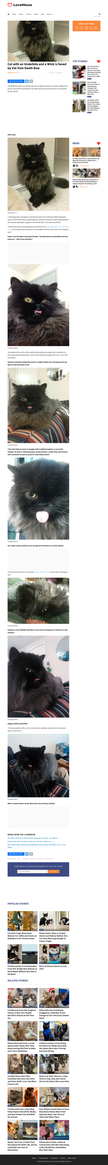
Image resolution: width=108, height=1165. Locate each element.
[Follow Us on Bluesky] (91, 28)
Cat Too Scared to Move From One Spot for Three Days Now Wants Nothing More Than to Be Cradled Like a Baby (93, 71)
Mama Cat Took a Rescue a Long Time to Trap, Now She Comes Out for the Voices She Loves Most (54, 1079)
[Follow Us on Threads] (96, 28)
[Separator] (31, 81)
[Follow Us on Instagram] (86, 28)
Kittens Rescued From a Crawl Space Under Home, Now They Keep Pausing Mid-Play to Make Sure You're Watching (22, 1047)
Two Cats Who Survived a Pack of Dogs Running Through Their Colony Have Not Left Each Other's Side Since (93, 88)
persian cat (41, 859)
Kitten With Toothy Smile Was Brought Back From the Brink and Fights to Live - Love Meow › (37, 846)
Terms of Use (72, 1158)
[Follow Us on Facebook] (77, 28)
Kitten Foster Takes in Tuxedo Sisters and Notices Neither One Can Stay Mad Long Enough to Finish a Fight (53, 937)
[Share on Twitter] (27, 81)
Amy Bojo (11, 73)
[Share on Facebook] (16, 81)
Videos (21, 14)
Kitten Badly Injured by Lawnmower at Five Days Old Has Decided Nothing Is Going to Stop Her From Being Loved (85, 182)
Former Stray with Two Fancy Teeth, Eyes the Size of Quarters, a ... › (31, 841)
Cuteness (28, 14)
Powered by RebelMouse (97, 16)
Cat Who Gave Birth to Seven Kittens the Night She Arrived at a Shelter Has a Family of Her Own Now (86, 160)
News (43, 14)
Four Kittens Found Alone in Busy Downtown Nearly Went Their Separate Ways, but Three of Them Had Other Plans (54, 1113)
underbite (25, 859)
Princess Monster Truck (42, 572)
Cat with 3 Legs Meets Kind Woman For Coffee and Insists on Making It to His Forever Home (22, 936)
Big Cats (49, 14)
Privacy (62, 1158)
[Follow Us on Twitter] (81, 28)
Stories (14, 14)
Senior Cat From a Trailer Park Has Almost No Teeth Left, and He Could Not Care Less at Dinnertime (22, 1146)
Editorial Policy (43, 1158)
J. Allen (81, 165)
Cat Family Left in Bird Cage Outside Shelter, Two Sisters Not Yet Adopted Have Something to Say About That (93, 105)
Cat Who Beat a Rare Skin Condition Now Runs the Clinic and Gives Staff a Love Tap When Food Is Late (22, 1080)
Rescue (36, 14)
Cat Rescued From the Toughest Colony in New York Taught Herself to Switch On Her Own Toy (22, 1014)
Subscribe (53, 871)
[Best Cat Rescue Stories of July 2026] (54, 954)
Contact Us (54, 1158)
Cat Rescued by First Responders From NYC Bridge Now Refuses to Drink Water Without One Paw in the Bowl (22, 970)
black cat (33, 859)
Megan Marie (86, 165)
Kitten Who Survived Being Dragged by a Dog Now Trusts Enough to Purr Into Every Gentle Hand (54, 1014)
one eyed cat (12, 859)
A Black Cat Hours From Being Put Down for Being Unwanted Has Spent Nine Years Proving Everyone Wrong (52, 1047)
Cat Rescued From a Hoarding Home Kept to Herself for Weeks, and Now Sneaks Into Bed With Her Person (22, 1113)
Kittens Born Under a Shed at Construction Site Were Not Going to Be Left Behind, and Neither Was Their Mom (54, 1146)
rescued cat (50, 859)
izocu (16, 213)
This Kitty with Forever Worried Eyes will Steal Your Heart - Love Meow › (33, 838)
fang (19, 859)
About (34, 1158)
